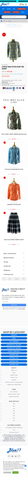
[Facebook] (8, 456)
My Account (14, 391)
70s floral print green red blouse (14, 134)
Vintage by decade (14, 345)
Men (14, 9)
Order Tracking (14, 396)
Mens (10, 278)
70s (4, 278)
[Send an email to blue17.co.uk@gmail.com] (23, 4)
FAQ (14, 430)
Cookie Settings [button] (7, 472)
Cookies (14, 379)
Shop (3, 9)
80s (14, 418)
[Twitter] (12, 456)
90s (14, 420)
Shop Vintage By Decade (10, 25)
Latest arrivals (14, 351)
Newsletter (14, 375)
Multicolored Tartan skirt (14, 239)
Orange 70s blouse (14, 204)
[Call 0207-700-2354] (25, 4)
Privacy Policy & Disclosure (14, 382)
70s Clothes (20, 25)
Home (19, 24)
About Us (14, 370)
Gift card (16, 12)
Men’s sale (7, 12)
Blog (22, 12)
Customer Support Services (14, 427)
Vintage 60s (13, 355)
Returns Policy (14, 432)
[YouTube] (15, 456)
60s (14, 413)
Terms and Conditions (14, 384)
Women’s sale (22, 9)
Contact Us (14, 377)
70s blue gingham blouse (14, 169)
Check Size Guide (18, 74)
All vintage (14, 341)
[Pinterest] (19, 456)
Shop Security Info (14, 394)
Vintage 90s (13, 364)
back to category (12, 24)
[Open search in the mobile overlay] (14, 16)
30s (14, 406)
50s (14, 411)
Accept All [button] (15, 472)
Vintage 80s (13, 361)
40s (14, 408)
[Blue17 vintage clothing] (4, 4)
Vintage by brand (14, 348)
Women (9, 9)
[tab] (14, 253)
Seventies (17, 278)
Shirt (24, 278)
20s (14, 403)
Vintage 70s (13, 358)
